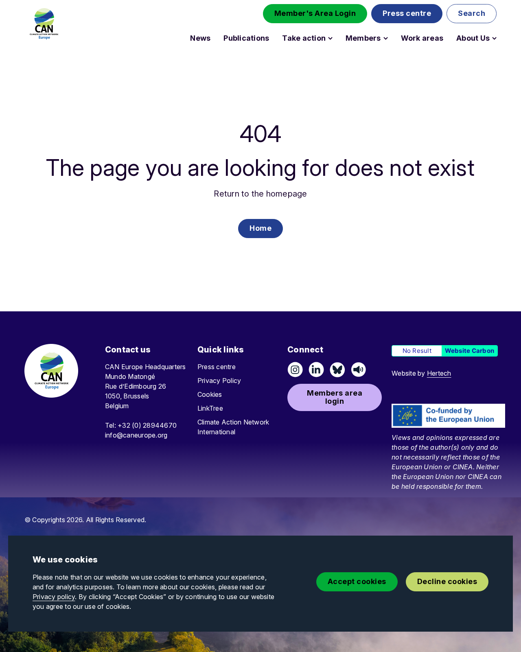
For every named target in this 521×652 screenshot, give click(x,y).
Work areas (422, 38)
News (200, 38)
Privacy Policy (219, 380)
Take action (304, 38)
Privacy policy (54, 597)
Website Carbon (469, 350)
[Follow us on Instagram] (295, 369)
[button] (315, 13)
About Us (473, 38)
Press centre (216, 367)
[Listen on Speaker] (358, 369)
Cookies (209, 394)
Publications (246, 38)
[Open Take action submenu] (330, 38)
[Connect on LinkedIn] (316, 369)
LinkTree (210, 408)
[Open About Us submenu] (494, 38)
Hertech (439, 373)
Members (363, 38)
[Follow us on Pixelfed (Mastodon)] (337, 369)
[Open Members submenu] (385, 38)
